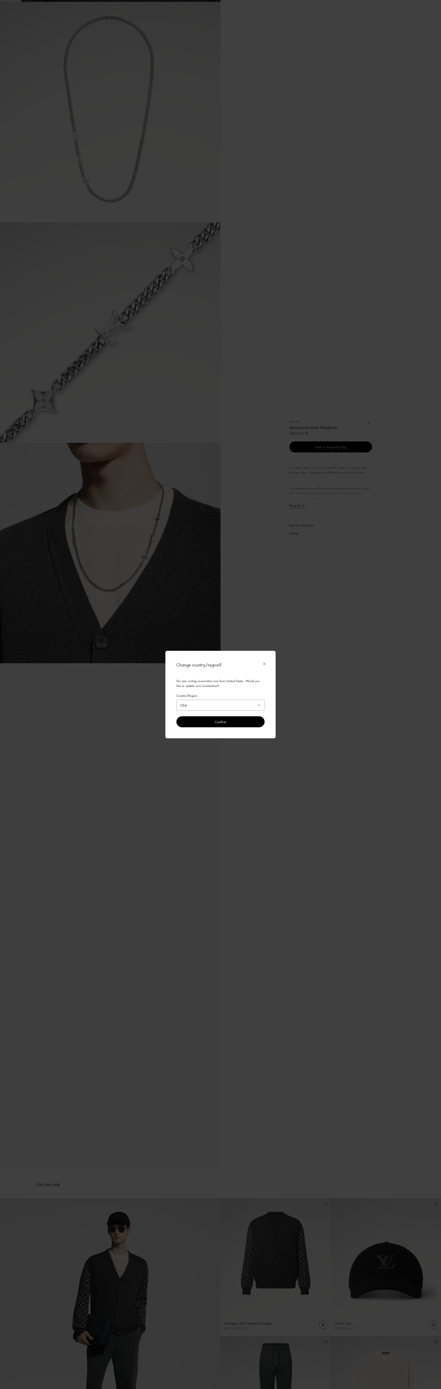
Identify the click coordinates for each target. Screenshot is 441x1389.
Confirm (220, 721)
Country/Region (186, 696)
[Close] (264, 664)
